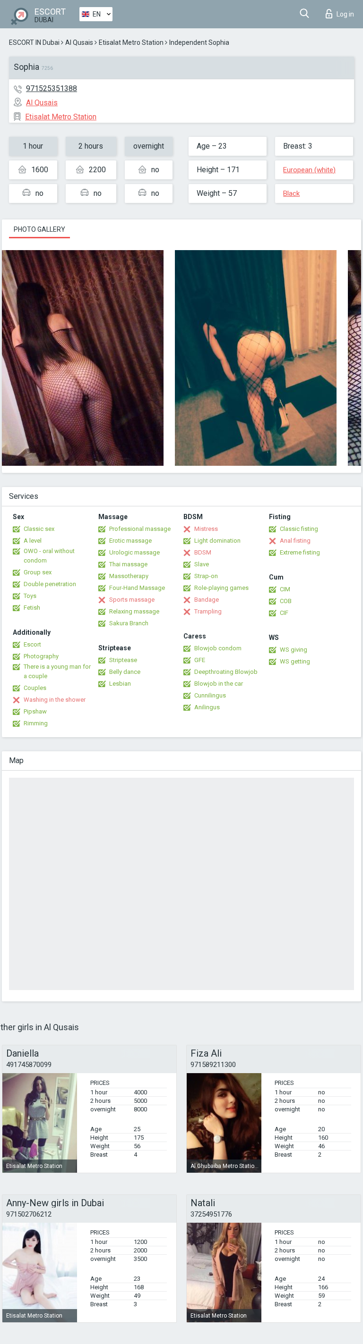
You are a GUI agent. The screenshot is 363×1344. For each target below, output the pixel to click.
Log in (345, 14)
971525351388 (51, 88)
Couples (35, 687)
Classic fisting (299, 528)
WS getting (295, 661)
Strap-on (206, 576)
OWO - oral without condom (49, 555)
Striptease (123, 660)
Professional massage (140, 528)
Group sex (38, 572)
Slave (201, 564)
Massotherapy (128, 576)
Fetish (32, 607)
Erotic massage (130, 540)
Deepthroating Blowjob (226, 671)
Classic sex (39, 528)
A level (33, 540)
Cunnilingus (210, 695)
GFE (199, 660)
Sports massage (132, 599)
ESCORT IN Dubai (34, 42)
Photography (41, 656)
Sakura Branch (128, 623)
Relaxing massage (134, 611)
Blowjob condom (218, 648)
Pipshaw (35, 711)
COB (286, 601)
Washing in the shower (55, 699)
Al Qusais (79, 42)
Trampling (208, 611)
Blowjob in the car (218, 683)
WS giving (293, 649)
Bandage (206, 599)
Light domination (217, 540)
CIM (285, 589)
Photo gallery (39, 229)
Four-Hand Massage (137, 587)
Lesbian (120, 683)
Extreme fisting (300, 552)
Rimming (36, 723)
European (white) (309, 170)
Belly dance (124, 671)
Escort (32, 644)
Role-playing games (221, 587)
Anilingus (207, 707)
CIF (284, 612)
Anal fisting (295, 540)
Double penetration (50, 584)
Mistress (206, 528)
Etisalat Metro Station (131, 42)
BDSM (202, 552)
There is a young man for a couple (57, 671)
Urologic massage (134, 552)
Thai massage (128, 564)
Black (291, 193)
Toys (30, 595)
